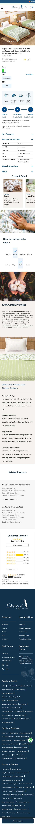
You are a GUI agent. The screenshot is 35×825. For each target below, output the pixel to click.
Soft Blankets (28, 711)
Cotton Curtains (18, 805)
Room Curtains (19, 791)
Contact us (5, 653)
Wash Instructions (17, 166)
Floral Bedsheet (18, 755)
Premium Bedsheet (7, 747)
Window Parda (6, 795)
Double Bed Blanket (8, 693)
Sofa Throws (16, 719)
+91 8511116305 (6, 661)
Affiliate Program (24, 635)
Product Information (17, 139)
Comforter (10, 686)
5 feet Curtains (16, 795)
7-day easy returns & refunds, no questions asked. (18, 127)
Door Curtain (5, 769)
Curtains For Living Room (24, 787)
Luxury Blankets (19, 715)
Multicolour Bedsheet (8, 751)
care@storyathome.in (8, 657)
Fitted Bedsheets (25, 733)
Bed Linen (5, 624)
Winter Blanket (6, 719)
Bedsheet (4, 733)
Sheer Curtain (6, 816)
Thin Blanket (18, 711)
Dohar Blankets (20, 689)
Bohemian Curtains (7, 809)
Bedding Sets (14, 733)
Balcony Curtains (7, 776)
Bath (3, 635)
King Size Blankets (7, 715)
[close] (4, 7)
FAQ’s (17, 171)
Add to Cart (17, 821)
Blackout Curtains (22, 813)
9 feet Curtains (17, 798)
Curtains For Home (24, 784)
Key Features (17, 134)
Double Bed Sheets (19, 740)
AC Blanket (22, 704)
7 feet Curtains (27, 795)
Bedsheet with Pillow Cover (10, 744)
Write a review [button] (17, 545)
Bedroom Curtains (22, 773)
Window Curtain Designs (9, 784)
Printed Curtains (6, 805)
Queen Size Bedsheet (22, 737)
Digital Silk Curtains (21, 809)
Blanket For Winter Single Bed (11, 697)
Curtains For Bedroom (8, 787)
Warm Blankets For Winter (9, 704)
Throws (18, 686)
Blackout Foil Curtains (8, 813)
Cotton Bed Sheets (21, 747)
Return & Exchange (25, 628)
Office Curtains (18, 776)
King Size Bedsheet (7, 737)
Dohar (3, 686)
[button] (11, 555)
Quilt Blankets (6, 708)
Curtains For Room (7, 791)
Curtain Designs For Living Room (11, 780)
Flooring (4, 632)
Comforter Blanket (7, 711)
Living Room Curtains (8, 773)
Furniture (4, 639)
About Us (22, 624)
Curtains (4, 628)
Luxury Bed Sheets (19, 758)
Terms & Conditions (25, 639)
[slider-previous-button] (2, 24)
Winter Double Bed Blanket (10, 700)
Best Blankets (16, 708)
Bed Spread (25, 719)
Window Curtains (16, 769)
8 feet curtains (6, 798)
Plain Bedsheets (6, 755)
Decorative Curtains (8, 802)
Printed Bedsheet (25, 744)
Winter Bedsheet (7, 758)
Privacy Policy (23, 632)
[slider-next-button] (32, 24)
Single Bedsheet (7, 740)
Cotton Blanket (27, 686)
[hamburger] (2, 8)
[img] (12, 575)
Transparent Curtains (22, 802)
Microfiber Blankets (7, 689)
